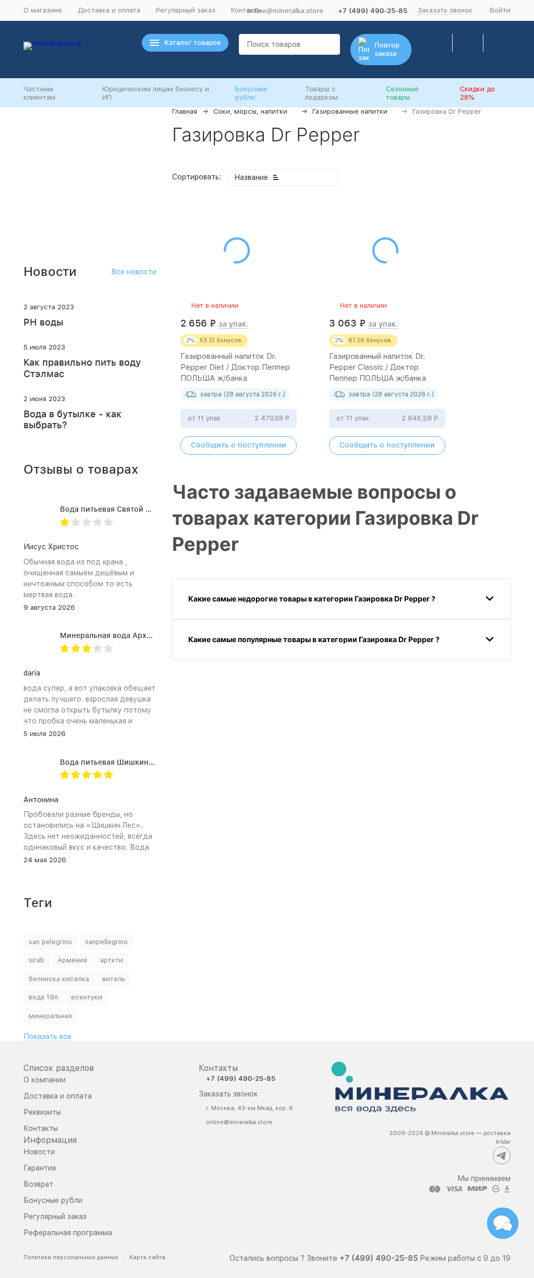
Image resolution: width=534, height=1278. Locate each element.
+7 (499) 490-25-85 (372, 11)
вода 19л (43, 997)
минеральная (50, 1016)
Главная (184, 111)
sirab (36, 960)
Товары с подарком (321, 93)
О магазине (42, 10)
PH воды (43, 322)
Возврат (38, 1184)
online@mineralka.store (285, 11)
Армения (72, 960)
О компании (44, 1080)
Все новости (133, 272)
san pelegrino (50, 942)
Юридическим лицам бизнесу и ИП (155, 93)
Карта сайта (147, 1257)
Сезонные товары (402, 93)
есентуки (86, 997)
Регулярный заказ (185, 10)
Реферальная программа (67, 1232)
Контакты (40, 1128)
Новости (39, 1152)
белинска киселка (59, 979)
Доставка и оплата (109, 10)
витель (113, 979)
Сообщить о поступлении (238, 445)
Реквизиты (42, 1112)
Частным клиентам (39, 93)
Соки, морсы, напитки (250, 111)
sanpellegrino (106, 942)
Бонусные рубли (251, 93)
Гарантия (39, 1168)
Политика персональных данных (70, 1257)
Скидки (477, 93)
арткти (111, 960)
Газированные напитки (349, 111)
